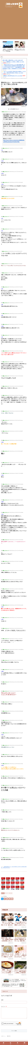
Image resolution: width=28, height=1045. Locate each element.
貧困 (11, 893)
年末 (7, 893)
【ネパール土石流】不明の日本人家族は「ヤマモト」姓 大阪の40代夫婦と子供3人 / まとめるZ (14, 73)
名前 (2, 1000)
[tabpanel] (7, 47)
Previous (1, 47)
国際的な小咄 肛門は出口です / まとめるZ (12, 75)
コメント (4, 1006)
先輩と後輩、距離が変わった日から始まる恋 (12, 60)
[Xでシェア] (2, 899)
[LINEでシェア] (10, 899)
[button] (12, 899)
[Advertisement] (14, 25)
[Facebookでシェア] (5, 899)
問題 (3, 893)
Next (27, 47)
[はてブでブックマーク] (7, 899)
